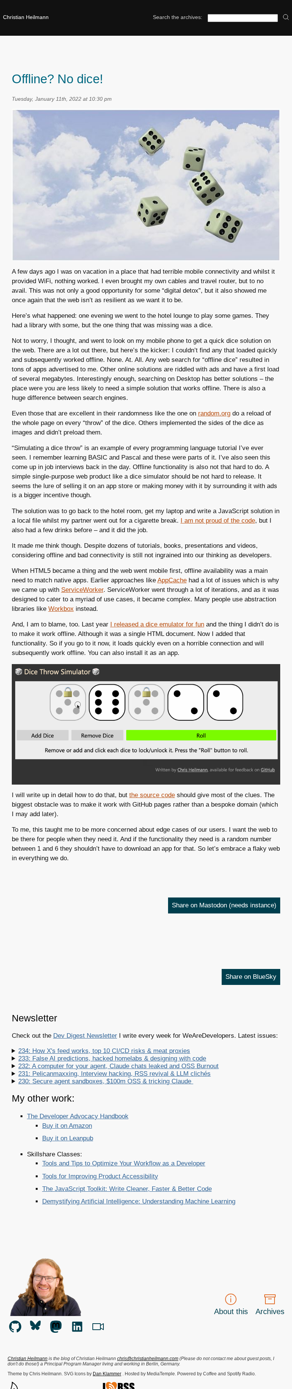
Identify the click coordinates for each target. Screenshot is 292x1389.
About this (231, 1311)
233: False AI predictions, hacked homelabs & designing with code (112, 1058)
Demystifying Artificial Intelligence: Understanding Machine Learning (138, 1201)
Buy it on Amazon (67, 1125)
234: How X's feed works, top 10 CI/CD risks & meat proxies (104, 1050)
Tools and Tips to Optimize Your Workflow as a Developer (123, 1163)
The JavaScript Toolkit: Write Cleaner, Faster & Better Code (127, 1188)
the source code (152, 795)
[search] (286, 17)
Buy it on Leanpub (67, 1138)
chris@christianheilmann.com (147, 1358)
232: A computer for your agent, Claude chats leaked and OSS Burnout (118, 1066)
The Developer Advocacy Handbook (78, 1116)
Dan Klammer (107, 1373)
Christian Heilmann (26, 17)
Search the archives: (177, 17)
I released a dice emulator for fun (157, 624)
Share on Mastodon (224, 905)
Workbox (61, 608)
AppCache (172, 580)
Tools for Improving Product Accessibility (100, 1176)
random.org (214, 413)
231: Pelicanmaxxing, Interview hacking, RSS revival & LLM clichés (114, 1073)
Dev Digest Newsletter (85, 1035)
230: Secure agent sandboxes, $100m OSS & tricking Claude (105, 1081)
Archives (270, 1311)
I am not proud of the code (218, 520)
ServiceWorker (82, 589)
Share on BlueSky (250, 976)
